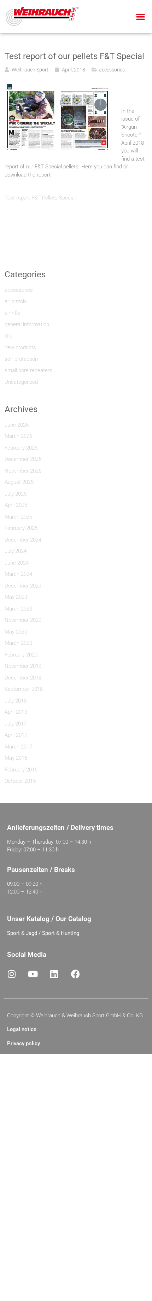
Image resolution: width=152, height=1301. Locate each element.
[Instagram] (12, 974)
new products (20, 347)
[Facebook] (75, 974)
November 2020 (23, 620)
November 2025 (23, 471)
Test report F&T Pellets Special (40, 198)
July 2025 (16, 494)
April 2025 (16, 505)
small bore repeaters (28, 370)
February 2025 (21, 528)
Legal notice (21, 1029)
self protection (21, 359)
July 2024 (16, 551)
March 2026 (18, 436)
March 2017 (18, 747)
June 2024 (17, 563)
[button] (141, 16)
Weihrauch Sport (30, 70)
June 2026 (17, 425)
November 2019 (23, 666)
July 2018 (16, 701)
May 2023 (16, 597)
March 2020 (18, 643)
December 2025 (23, 459)
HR (8, 336)
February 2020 (21, 655)
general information (27, 324)
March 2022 (18, 609)
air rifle (12, 313)
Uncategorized (21, 382)
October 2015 (20, 781)
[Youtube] (33, 974)
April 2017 (16, 735)
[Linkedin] (54, 974)
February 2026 (21, 448)
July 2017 (16, 724)
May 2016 (16, 758)
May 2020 (16, 632)
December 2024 (23, 540)
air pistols (16, 301)
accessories (112, 70)
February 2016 (21, 770)
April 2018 (16, 712)
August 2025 (19, 482)
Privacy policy (23, 1043)
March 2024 (18, 574)
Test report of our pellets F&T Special (74, 56)
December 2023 (23, 586)
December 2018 (23, 678)
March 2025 (18, 517)
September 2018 (24, 689)
